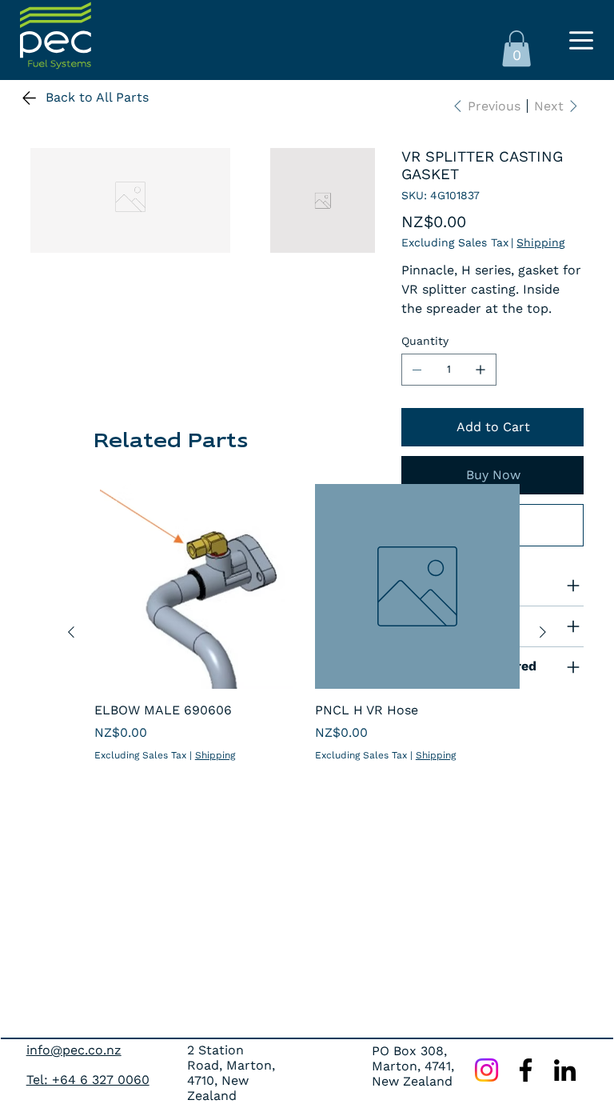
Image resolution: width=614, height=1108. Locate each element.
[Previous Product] (71, 632)
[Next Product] (542, 632)
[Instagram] (486, 1070)
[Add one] (480, 370)
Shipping (215, 755)
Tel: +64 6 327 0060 (88, 1079)
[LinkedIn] (564, 1070)
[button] (516, 48)
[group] (307, 632)
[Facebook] (525, 1070)
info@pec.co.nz (74, 1050)
